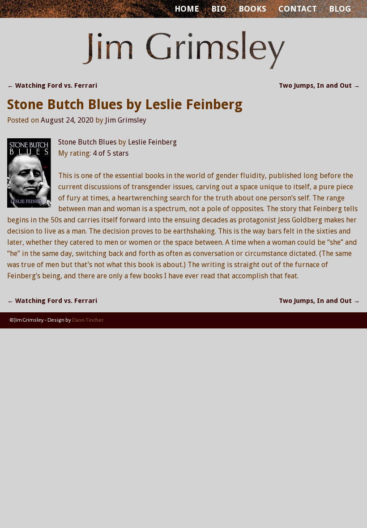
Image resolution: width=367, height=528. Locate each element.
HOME (187, 8)
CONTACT (297, 8)
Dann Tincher (87, 320)
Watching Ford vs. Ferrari (52, 85)
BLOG (340, 8)
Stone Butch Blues (87, 142)
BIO (218, 8)
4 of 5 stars (110, 153)
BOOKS (252, 8)
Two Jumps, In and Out (319, 85)
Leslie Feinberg (152, 142)
